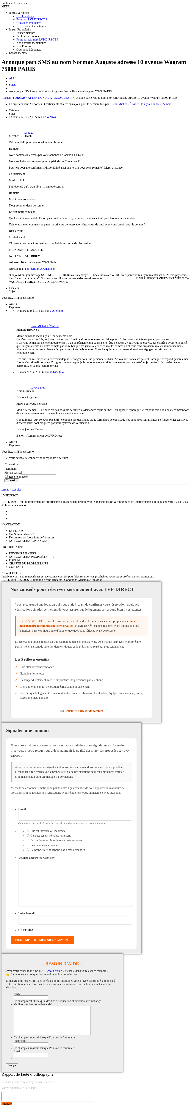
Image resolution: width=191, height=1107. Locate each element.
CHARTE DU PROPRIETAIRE (28, 563)
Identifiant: (11, 468)
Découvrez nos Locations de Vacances (31, 537)
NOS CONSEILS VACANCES (28, 540)
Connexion (11, 480)
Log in (5, 489)
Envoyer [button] (6, 1103)
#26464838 (57, 310)
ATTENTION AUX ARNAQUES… (50, 97)
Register (16, 489)
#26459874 (57, 372)
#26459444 (49, 117)
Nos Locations (25, 16)
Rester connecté (18, 476)
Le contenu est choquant (44, 845)
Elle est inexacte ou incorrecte (47, 830)
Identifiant (20, 1040)
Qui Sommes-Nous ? (21, 534)
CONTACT (16, 566)
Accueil (6, 97)
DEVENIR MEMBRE (22, 553)
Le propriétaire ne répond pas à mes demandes (57, 849)
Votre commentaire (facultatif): (19, 1087)
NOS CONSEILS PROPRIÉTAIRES (31, 556)
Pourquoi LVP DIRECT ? (31, 19)
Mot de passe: (12, 472)
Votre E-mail (26, 913)
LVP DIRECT (17, 530)
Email (22, 809)
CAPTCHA (25, 930)
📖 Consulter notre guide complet (81, 710)
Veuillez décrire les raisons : (36, 857)
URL (17, 993)
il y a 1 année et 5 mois (157, 104)
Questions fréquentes (28, 22)
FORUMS (19, 97)
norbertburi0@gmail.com (41, 268)
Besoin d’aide (54, 970)
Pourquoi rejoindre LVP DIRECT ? (37, 39)
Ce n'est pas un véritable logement (50, 835)
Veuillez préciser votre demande (33, 1004)
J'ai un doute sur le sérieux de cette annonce (56, 840)
